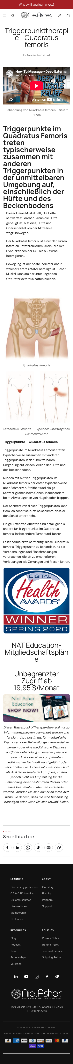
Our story (48, 887)
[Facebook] (47, 976)
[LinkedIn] (16, 976)
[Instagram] (36, 976)
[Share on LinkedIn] (17, 847)
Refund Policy (50, 944)
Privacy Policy (50, 938)
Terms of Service (52, 951)
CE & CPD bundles (22, 893)
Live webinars (19, 906)
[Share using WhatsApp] (28, 847)
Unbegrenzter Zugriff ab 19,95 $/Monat (37, 680)
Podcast (15, 944)
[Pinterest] (57, 976)
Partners (47, 899)
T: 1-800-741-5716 (36, 1011)
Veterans (16, 963)
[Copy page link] (59, 847)
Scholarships (18, 957)
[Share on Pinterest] (38, 847)
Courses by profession (24, 887)
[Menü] (4, 15)
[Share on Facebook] (7, 847)
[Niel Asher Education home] (36, 993)
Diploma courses (21, 899)
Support (47, 906)
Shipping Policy (51, 957)
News (14, 951)
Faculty (46, 893)
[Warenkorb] (68, 15)
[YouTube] (26, 976)
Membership (18, 912)
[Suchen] (13, 15)
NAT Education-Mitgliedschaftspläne (36, 652)
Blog (13, 938)
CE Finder (17, 919)
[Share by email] (48, 847)
